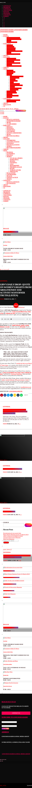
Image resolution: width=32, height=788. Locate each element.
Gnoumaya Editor (15, 391)
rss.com (7, 326)
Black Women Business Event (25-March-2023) (16, 534)
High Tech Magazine (9, 511)
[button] (16, 748)
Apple (3, 380)
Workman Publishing (16, 374)
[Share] (2, 759)
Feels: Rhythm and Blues (7, 664)
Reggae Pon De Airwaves (10, 232)
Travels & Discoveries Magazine (12, 469)
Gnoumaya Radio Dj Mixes (8, 256)
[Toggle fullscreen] (4, 759)
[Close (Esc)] (0, 759)
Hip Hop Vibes (5, 675)
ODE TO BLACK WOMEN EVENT (13, 536)
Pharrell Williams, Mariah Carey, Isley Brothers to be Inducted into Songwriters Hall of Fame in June (15, 411)
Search (20, 110)
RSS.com (17, 380)
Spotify (23, 325)
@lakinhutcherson (19, 307)
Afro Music (5, 245)
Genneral (3, 281)
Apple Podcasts (16, 325)
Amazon (22, 380)
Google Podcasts (9, 380)
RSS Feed (22, 326)
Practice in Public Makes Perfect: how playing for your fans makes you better (17, 556)
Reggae (6, 228)
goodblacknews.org (26, 387)
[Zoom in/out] (5, 759)
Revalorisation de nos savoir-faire (12, 533)
